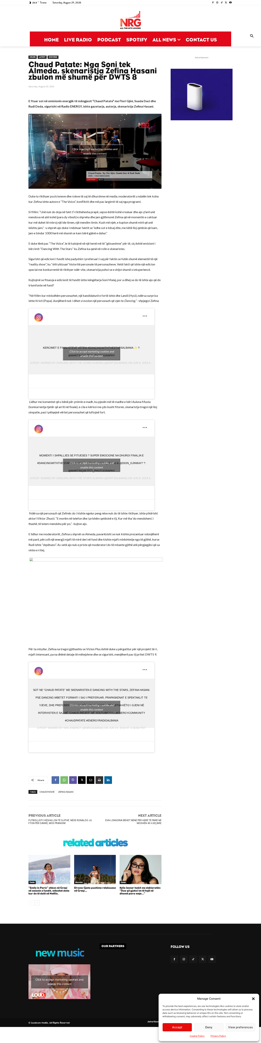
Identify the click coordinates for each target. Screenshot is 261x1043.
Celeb (33, 57)
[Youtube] (230, 3)
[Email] (90, 780)
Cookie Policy (197, 1035)
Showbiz (53, 57)
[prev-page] (30, 902)
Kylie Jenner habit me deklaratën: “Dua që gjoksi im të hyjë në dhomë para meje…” (140, 891)
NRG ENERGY (72, 727)
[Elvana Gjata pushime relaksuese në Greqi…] (95, 869)
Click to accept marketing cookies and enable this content (95, 151)
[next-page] (37, 902)
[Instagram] (217, 3)
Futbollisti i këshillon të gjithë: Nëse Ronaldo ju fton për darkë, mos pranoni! (60, 822)
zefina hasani (65, 792)
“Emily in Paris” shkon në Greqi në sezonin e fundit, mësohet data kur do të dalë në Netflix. (48, 891)
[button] (253, 999)
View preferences (240, 1027)
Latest (42, 57)
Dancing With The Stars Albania (79, 362)
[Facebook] (213, 3)
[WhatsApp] (64, 780)
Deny (208, 1027)
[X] (226, 3)
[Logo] (130, 20)
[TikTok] (222, 3)
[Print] (99, 780)
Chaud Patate (47, 792)
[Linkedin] (108, 780)
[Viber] (73, 780)
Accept (177, 1027)
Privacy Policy (218, 1035)
